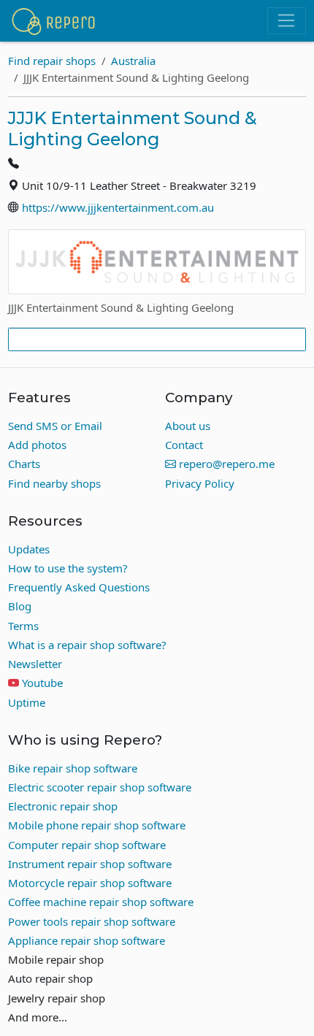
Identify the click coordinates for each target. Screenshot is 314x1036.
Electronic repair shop (63, 806)
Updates (29, 549)
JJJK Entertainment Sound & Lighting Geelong (132, 128)
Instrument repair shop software (90, 863)
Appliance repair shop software (86, 940)
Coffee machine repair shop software (101, 901)
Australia (133, 60)
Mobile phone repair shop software (96, 825)
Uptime (26, 702)
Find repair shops (52, 60)
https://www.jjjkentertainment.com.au (118, 207)
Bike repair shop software (72, 768)
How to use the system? (68, 568)
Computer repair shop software (87, 844)
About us (187, 425)
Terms (23, 625)
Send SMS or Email (55, 425)
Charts (24, 463)
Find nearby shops (54, 483)
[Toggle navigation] (286, 21)
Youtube (42, 682)
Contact (184, 444)
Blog (19, 606)
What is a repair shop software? (87, 644)
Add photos (37, 444)
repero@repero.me (225, 463)
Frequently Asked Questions (79, 587)
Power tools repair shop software (91, 921)
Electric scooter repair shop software (99, 787)
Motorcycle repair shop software (90, 882)
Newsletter (35, 663)
